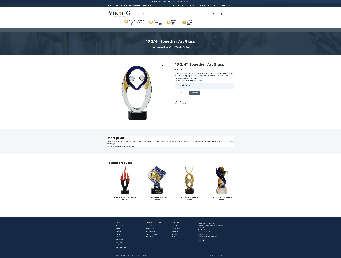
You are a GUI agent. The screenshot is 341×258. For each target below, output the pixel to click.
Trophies (144, 30)
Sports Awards (169, 30)
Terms (217, 255)
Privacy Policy (150, 231)
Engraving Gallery (224, 30)
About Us (181, 5)
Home (172, 5)
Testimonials (205, 5)
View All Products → (122, 247)
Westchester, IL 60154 (137, 22)
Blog (216, 5)
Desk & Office (120, 245)
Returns (223, 255)
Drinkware (119, 242)
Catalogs (193, 5)
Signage (212, 30)
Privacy (212, 255)
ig (203, 240)
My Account (149, 237)
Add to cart (194, 93)
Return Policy (150, 228)
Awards (121, 30)
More (202, 30)
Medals (155, 30)
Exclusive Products (187, 30)
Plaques (132, 30)
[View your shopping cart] (215, 14)
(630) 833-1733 (116, 5)
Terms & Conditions (152, 234)
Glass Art (166, 47)
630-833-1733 (175, 1)
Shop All (113, 30)
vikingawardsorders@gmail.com (139, 5)
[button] (163, 65)
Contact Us (226, 5)
